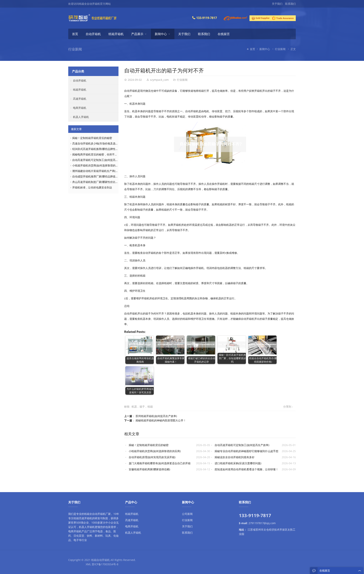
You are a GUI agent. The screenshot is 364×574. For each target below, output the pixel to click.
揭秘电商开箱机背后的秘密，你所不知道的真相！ (101, 154)
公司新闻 (187, 514)
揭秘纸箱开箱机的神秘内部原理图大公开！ (161, 420)
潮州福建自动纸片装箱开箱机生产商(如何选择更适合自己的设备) (110, 171)
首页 (75, 34)
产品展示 (137, 34)
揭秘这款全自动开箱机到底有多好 (234, 457)
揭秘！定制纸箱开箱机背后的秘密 (149, 445)
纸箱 (150, 406)
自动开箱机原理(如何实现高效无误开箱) (152, 457)
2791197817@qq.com (262, 523)
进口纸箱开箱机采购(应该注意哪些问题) (238, 463)
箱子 (142, 406)
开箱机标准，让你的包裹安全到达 (92, 187)
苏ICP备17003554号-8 (105, 564)
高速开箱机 (79, 98)
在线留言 (224, 34)
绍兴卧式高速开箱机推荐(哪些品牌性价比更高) (99, 149)
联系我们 (290, 3)
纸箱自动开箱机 (100, 560)
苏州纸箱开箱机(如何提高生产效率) (156, 416)
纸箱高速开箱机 (83, 518)
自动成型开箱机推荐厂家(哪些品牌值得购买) (98, 176)
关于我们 (277, 3)
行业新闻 (280, 49)
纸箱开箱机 (116, 34)
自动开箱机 (93, 34)
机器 (134, 406)
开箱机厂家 (104, 514)
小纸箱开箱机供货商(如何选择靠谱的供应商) (155, 451)
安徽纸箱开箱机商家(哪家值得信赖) (149, 469)
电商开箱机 (79, 108)
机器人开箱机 (81, 117)
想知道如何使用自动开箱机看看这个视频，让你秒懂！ (246, 469)
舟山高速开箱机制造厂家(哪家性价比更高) (97, 182)
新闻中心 (161, 34)
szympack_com (159, 80)
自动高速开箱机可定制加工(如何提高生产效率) (242, 445)
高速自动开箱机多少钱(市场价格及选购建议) (98, 143)
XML (88, 564)
